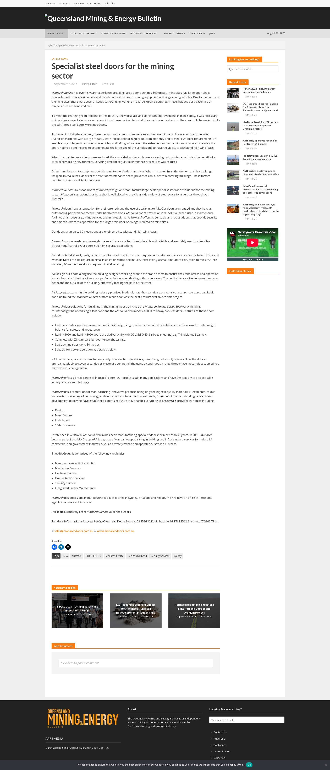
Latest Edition (94, 3)
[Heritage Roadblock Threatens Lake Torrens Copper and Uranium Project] (233, 126)
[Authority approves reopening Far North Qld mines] (233, 144)
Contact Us (50, 3)
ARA (65, 556)
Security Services (160, 556)
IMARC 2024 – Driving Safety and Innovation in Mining (77, 608)
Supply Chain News (113, 33)
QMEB (51, 45)
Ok (249, 764)
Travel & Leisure (174, 33)
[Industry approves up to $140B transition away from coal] (233, 159)
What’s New (197, 33)
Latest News (55, 33)
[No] (325, 765)
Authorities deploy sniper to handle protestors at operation (261, 172)
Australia (76, 556)
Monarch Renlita (114, 556)
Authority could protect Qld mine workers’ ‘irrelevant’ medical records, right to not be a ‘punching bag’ (261, 209)
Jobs (212, 33)
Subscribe (109, 3)
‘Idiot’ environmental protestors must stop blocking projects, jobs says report (260, 189)
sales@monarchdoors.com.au (73, 531)
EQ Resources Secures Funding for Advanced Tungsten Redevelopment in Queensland (135, 608)
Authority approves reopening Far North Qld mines (260, 142)
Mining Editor (89, 83)
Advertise (64, 3)
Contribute (78, 3)
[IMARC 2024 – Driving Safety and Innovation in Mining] (233, 92)
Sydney (178, 556)
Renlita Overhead (137, 556)
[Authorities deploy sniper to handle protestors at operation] (233, 175)
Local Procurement (83, 33)
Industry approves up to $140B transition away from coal (260, 157)
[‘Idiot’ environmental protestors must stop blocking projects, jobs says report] (233, 190)
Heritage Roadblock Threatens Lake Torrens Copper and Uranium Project (194, 608)
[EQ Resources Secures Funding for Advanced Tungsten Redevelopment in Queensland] (233, 107)
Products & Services (143, 33)
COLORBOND (93, 556)
